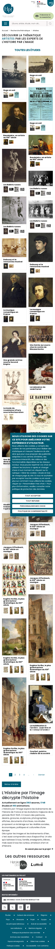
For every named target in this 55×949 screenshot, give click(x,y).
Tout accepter (32, 495)
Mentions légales (35, 928)
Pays (8, 919)
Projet (32, 919)
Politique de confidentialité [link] (32, 511)
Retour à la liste (11, 784)
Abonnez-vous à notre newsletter (23, 900)
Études (8, 915)
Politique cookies (13, 946)
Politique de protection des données (26, 933)
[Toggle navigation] (5, 23)
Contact (39, 937)
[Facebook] (28, 907)
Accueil (5, 30)
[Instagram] (20, 907)
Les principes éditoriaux (15, 924)
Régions (44, 915)
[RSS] (4, 907)
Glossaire (20, 919)
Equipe (43, 919)
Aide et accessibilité (38, 924)
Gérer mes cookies (37, 941)
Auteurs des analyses (25, 915)
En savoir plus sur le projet (38, 849)
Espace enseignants (16, 941)
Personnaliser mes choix (32, 506)
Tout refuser (32, 501)
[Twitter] (12, 907)
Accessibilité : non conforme (37, 946)
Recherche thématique (20, 30)
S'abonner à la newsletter (45, 16)
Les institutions (16, 928)
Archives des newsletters (19, 937)
